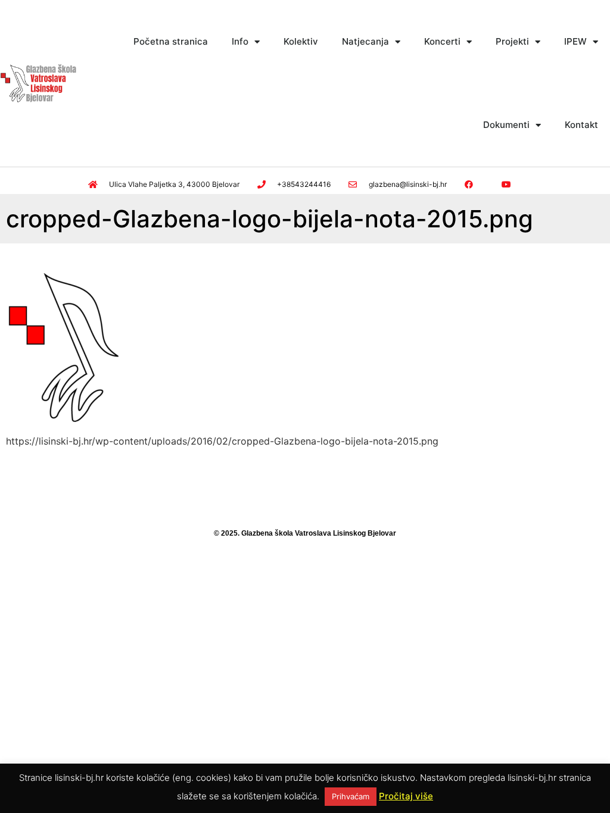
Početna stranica (170, 41)
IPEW (575, 41)
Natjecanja (365, 41)
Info (240, 41)
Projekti (512, 41)
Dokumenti (506, 124)
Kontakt (581, 124)
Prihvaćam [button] (350, 796)
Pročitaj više (406, 796)
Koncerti (442, 41)
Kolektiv (301, 41)
